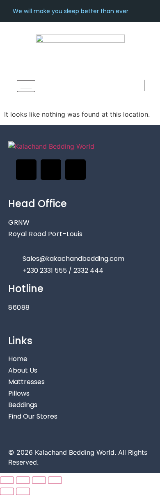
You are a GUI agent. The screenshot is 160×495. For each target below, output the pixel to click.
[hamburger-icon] (26, 86)
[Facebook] (26, 169)
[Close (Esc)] (55, 480)
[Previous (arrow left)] (7, 491)
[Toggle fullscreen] (23, 480)
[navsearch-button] (136, 85)
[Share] (39, 480)
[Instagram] (51, 169)
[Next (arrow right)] (23, 491)
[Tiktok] (75, 169)
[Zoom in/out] (7, 480)
